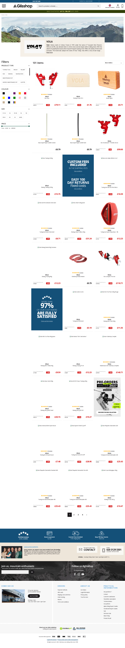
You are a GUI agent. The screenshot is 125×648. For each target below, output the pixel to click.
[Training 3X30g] (47, 169)
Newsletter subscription (110, 599)
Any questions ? (108, 592)
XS (15, 117)
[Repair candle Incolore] (47, 125)
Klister (23, 82)
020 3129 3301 (113, 549)
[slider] (1, 126)
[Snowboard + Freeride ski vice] (109, 125)
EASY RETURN (36, 1)
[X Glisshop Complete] (109, 348)
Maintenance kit (8, 78)
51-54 (4, 113)
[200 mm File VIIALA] (109, 169)
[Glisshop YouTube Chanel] (83, 574)
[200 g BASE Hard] (47, 392)
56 (21, 113)
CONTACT (89, 550)
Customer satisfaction (109, 596)
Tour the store (84, 597)
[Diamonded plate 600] (78, 481)
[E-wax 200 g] (109, 481)
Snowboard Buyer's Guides (110, 608)
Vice (4, 74)
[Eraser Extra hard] (47, 214)
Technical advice (108, 601)
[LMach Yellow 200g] (78, 214)
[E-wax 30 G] (78, 80)
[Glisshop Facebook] (75, 574)
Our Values (83, 590)
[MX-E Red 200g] (109, 303)
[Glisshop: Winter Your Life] (22, 6)
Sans (20, 117)
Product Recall (107, 618)
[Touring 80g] (47, 258)
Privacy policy (84, 595)
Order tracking (61, 597)
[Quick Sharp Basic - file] (109, 214)
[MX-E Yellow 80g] (47, 348)
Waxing (10, 74)
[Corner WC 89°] (78, 437)
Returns (60, 599)
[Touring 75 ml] (78, 348)
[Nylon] (109, 80)
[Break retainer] (78, 258)
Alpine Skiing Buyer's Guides (111, 606)
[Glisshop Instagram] (79, 574)
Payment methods (62, 590)
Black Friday (107, 616)
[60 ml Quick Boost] (47, 437)
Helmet (23, 69)
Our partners (107, 604)
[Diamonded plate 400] (47, 481)
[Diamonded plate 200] (109, 437)
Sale (105, 611)
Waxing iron (19, 74)
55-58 (15, 113)
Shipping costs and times (64, 595)
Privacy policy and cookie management (67, 639)
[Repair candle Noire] (78, 125)
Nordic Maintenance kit (10, 82)
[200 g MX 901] (78, 392)
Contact (106, 594)
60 (9, 117)
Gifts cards (60, 592)
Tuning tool (6, 69)
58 (26, 113)
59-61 (4, 117)
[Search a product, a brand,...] (98, 6)
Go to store (34, 596)
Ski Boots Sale (107, 613)
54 (9, 113)
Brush (15, 69)
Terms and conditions (63, 602)
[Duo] (47, 80)
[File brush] (78, 303)
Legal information (85, 592)
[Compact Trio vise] (109, 258)
